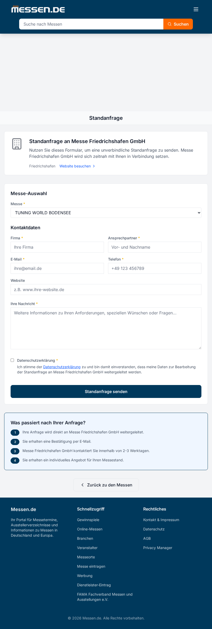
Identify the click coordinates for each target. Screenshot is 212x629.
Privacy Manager (157, 547)
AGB (147, 538)
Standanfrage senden (106, 391)
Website (18, 280)
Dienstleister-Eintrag (94, 585)
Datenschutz (154, 529)
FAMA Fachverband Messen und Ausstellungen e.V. (105, 597)
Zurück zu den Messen (109, 484)
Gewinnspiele (88, 519)
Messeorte (86, 557)
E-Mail (18, 259)
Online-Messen (89, 529)
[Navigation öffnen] (196, 9)
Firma (17, 238)
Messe (18, 204)
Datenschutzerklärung (37, 360)
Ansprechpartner (124, 238)
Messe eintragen (91, 566)
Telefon (116, 259)
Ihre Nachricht (24, 303)
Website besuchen (75, 166)
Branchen (85, 538)
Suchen (181, 24)
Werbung (85, 575)
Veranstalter (87, 547)
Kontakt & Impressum (161, 519)
